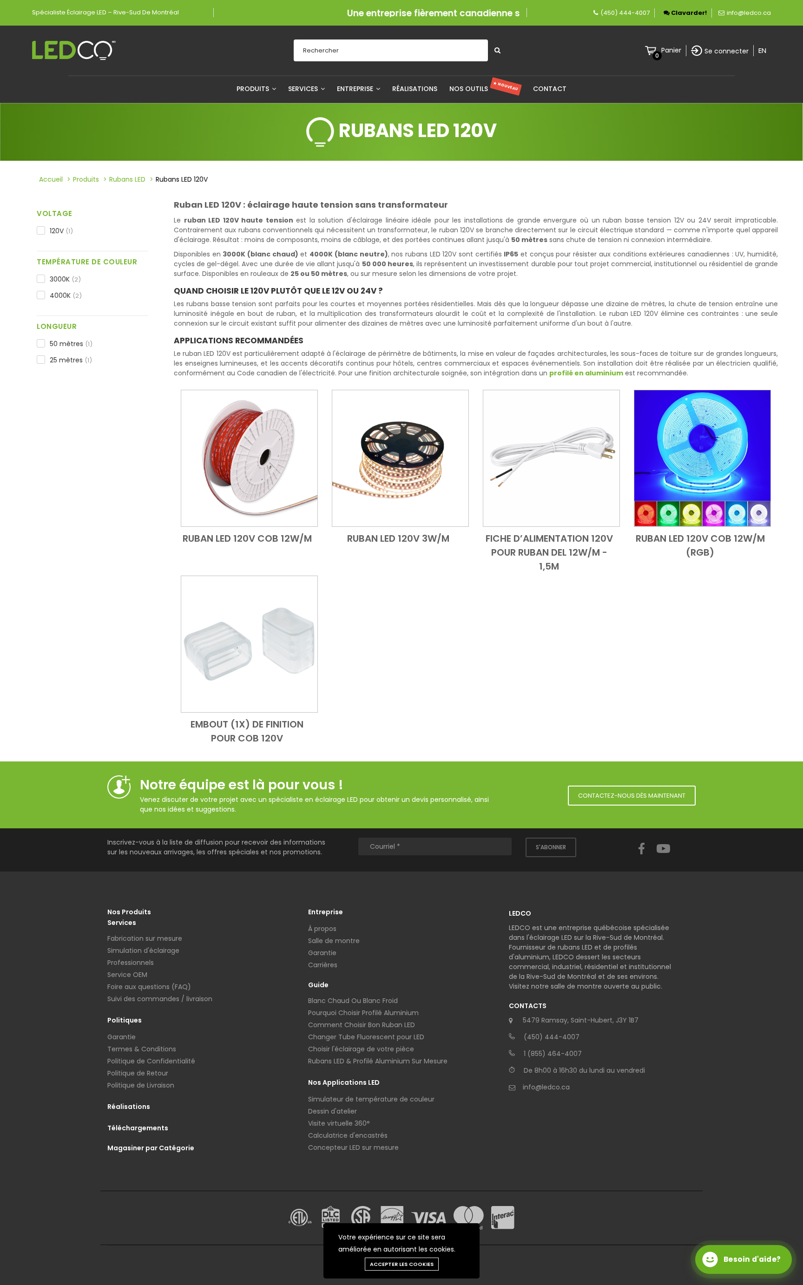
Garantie (121, 1037)
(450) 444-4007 (625, 12)
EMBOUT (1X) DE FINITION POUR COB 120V (247, 731)
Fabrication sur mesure (144, 938)
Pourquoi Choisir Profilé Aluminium (363, 1012)
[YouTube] (663, 857)
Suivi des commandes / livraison (159, 998)
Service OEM (127, 974)
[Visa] (428, 1217)
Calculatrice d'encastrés (348, 1135)
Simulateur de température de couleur (371, 1099)
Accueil (51, 179)
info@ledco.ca (749, 12)
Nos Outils (484, 88)
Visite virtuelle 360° (339, 1123)
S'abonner (551, 847)
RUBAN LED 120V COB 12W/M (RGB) (700, 545)
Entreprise (356, 88)
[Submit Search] (497, 50)
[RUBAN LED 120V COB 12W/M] (249, 457)
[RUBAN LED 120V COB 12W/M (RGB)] (702, 457)
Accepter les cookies (402, 1264)
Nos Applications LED (344, 1082)
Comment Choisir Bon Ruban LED (361, 1024)
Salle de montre (334, 940)
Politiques (124, 1020)
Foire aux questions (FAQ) (149, 986)
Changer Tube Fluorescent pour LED (366, 1037)
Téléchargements (137, 1128)
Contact (549, 88)
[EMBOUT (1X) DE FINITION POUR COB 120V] (249, 643)
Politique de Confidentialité (151, 1061)
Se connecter (726, 51)
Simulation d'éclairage (143, 950)
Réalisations (414, 88)
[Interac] (502, 1217)
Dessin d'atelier (332, 1111)
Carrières (322, 965)
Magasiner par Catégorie (150, 1148)
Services (304, 88)
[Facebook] (641, 857)
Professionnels (130, 962)
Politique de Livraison (140, 1085)
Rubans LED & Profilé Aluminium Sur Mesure (378, 1061)
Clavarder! (688, 12)
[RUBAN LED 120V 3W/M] (400, 457)
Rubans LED (127, 179)
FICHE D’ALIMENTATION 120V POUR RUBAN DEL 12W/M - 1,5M (549, 552)
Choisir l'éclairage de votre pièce (361, 1049)
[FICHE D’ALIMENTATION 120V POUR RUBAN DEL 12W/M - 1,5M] (551, 457)
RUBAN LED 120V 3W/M (398, 538)
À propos (322, 928)
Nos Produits (129, 912)
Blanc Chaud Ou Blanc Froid (353, 1000)
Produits (254, 88)
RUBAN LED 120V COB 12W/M (247, 538)
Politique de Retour (137, 1073)
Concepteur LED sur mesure (353, 1147)
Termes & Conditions (141, 1049)
